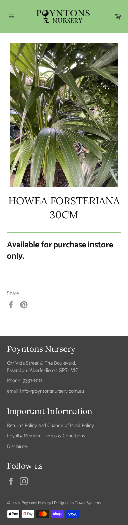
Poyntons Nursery (36, 503)
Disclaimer (17, 446)
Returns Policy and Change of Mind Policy (50, 425)
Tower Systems (88, 503)
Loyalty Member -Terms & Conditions (46, 436)
